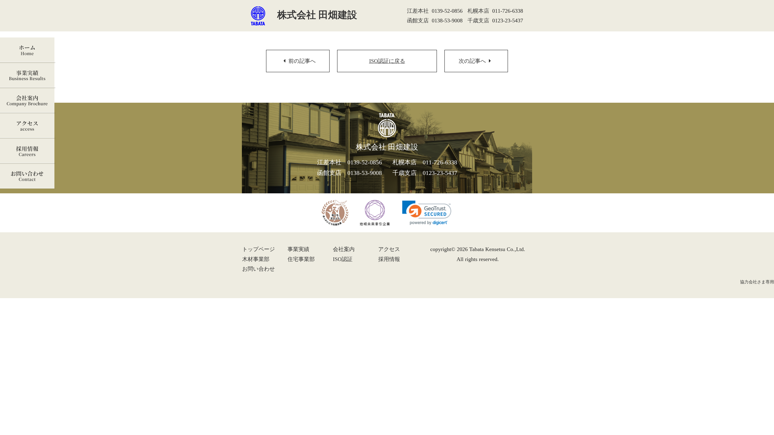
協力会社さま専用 (757, 281)
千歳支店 (478, 21)
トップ (258, 249)
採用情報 (28, 151)
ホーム (28, 50)
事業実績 (28, 75)
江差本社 (418, 11)
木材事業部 (255, 259)
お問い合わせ (28, 177)
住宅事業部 (301, 259)
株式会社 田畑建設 (317, 14)
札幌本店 (478, 11)
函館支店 (418, 21)
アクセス (28, 126)
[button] (426, 213)
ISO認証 (387, 61)
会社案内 (28, 100)
